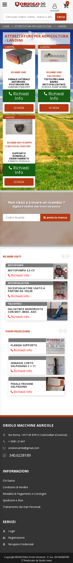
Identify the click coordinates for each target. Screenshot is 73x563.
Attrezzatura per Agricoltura (33, 26)
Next (68, 256)
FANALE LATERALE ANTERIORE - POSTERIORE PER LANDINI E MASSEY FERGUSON (19, 84)
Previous (63, 256)
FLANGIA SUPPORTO (24, 345)
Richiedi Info (20, 96)
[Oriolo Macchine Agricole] (30, 5)
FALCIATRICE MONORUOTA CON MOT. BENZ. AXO (25, 310)
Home (6, 26)
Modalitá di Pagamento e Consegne (24, 493)
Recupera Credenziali (21, 544)
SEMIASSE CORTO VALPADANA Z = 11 (23, 364)
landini (61, 26)
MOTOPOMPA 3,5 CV (21, 270)
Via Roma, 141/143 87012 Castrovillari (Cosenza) (37, 435)
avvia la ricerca (56, 217)
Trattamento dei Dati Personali (21, 507)
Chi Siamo (9, 480)
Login (11, 531)
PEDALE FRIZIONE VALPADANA (22, 385)
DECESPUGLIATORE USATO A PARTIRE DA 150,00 (26, 289)
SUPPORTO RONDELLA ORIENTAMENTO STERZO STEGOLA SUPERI (19, 159)
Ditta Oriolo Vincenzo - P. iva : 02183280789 (46, 557)
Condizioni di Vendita (15, 487)
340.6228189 (19, 455)
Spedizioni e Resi (13, 500)
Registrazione (16, 537)
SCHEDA (19, 108)
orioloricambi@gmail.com (23, 448)
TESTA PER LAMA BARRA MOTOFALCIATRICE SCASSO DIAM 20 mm (54, 83)
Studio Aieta (45, 560)
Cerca (61, 17)
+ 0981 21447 (16, 441)
